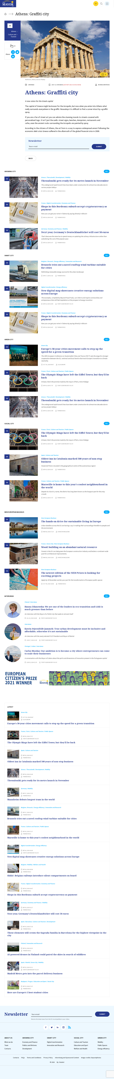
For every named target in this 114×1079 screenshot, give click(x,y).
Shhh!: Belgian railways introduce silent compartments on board (41, 875)
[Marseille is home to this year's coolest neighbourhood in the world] (23, 491)
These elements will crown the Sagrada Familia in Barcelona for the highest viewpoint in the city (56, 934)
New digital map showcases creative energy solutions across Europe (72, 292)
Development (27, 1049)
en (10, 26)
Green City (102, 1038)
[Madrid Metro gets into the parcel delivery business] (13, 966)
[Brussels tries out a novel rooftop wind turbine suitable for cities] (23, 271)
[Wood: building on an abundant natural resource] (23, 553)
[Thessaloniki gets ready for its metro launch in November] (23, 187)
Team (6, 1045)
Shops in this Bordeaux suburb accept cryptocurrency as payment (74, 208)
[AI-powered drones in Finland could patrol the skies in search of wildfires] (13, 947)
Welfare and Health (80, 1049)
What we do (8, 1042)
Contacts (7, 1049)
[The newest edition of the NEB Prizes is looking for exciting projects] (23, 579)
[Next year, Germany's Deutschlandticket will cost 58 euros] (23, 238)
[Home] (5, 14)
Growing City (28, 1038)
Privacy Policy (48, 1058)
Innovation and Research (55, 1045)
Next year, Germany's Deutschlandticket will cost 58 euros (75, 232)
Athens (13, 31)
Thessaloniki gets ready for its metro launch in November (75, 180)
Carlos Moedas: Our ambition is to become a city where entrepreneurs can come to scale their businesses (67, 652)
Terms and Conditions (34, 1058)
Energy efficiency (104, 1049)
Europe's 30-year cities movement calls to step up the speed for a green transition (72, 350)
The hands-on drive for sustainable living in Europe (71, 521)
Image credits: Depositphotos (91, 1058)
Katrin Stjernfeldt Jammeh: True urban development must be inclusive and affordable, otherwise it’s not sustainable (65, 630)
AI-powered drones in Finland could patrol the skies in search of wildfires (46, 954)
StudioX (61, 1062)
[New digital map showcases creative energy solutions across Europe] (23, 297)
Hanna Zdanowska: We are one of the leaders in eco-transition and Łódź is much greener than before (64, 608)
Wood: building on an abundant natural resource (69, 547)
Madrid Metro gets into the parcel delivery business (34, 973)
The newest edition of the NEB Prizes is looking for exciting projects (70, 574)
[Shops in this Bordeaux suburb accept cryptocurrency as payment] (23, 213)
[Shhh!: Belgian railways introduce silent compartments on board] (13, 868)
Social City (78, 1038)
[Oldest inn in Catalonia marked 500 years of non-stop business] (23, 465)
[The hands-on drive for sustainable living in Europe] (23, 527)
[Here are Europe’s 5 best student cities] (13, 985)
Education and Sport (81, 1045)
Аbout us (8, 1038)
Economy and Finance (29, 1042)
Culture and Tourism (12, 36)
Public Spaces (102, 1045)
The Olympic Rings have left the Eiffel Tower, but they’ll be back (75, 376)
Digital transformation (54, 1042)
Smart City (51, 1038)
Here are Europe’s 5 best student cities (27, 992)
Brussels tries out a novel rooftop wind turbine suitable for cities (73, 266)
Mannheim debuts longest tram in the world (31, 799)
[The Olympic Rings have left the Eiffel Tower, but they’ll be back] (23, 381)
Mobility (100, 1042)
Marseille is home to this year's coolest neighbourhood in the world (74, 486)
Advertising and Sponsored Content (67, 1058)
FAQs (23, 1058)
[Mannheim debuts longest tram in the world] (13, 792)
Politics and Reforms (29, 1045)
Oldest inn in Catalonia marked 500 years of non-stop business (71, 460)
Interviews (5, 4)
